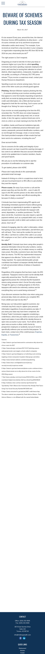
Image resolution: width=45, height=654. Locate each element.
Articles (22, 650)
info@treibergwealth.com (22, 635)
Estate (22, 653)
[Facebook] (20, 638)
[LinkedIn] (24, 638)
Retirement (22, 648)
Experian (38, 332)
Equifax (4, 335)
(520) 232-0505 (25, 621)
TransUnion (14, 335)
